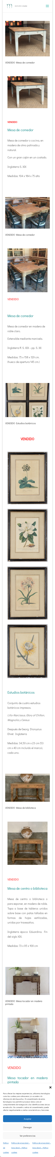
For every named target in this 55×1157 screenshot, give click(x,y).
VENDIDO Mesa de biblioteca (20, 807)
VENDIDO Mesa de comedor (20, 62)
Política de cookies (6, 1147)
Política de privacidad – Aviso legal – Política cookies (20, 1147)
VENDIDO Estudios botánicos (20, 423)
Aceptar (27, 1118)
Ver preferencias (27, 1135)
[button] (50, 1087)
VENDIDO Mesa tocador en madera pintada (23, 1002)
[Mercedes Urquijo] (27, 108)
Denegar (27, 1127)
